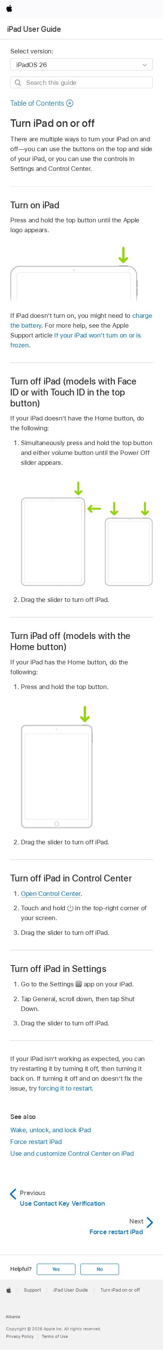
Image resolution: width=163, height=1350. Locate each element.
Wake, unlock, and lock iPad (50, 1130)
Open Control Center (50, 893)
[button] (42, 103)
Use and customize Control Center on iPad (72, 1153)
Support (32, 1290)
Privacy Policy (20, 1336)
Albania (13, 1316)
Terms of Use (55, 1336)
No (100, 1269)
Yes (56, 1269)
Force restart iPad (36, 1141)
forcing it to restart (65, 1088)
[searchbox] (81, 82)
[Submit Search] (18, 83)
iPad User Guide (34, 29)
